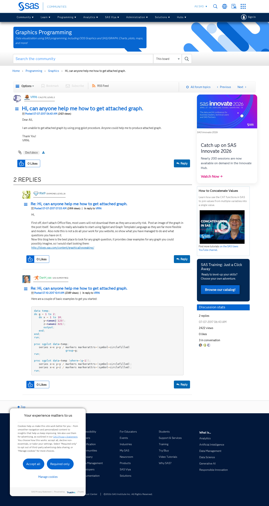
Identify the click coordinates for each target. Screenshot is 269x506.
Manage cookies (48, 477)
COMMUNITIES (56, 6)
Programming (65, 17)
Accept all (33, 464)
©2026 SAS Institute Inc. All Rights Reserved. (128, 494)
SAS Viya (110, 17)
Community (24, 17)
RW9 (42, 193)
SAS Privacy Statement (65, 436)
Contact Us (233, 6)
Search (215, 6)
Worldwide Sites (224, 6)
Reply (184, 163)
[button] (18, 109)
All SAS (199, 6)
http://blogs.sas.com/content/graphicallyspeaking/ (62, 247)
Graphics (53, 71)
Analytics (89, 17)
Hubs (180, 17)
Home (16, 71)
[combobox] (102, 58)
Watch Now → (212, 176)
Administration (135, 17)
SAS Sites (243, 6)
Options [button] (26, 86)
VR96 (33, 97)
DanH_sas (45, 277)
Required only (60, 464)
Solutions (161, 17)
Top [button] (23, 407)
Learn (44, 17)
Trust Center (90, 494)
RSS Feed (103, 86)
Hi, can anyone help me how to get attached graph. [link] (95, 71)
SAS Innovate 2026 (207, 132)
